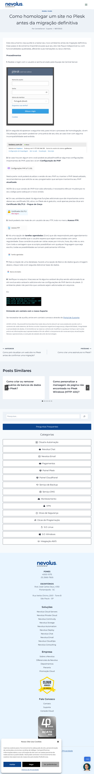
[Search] (84, 416)
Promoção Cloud (47, 671)
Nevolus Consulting (47, 645)
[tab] (42, 401)
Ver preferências (50, 764)
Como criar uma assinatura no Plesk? (74, 351)
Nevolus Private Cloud (47, 615)
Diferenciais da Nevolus (47, 660)
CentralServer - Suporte (43, 29)
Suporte (47, 707)
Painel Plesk (47, 11)
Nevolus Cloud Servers (47, 612)
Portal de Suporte (71, 317)
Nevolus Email (47, 637)
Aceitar (12, 764)
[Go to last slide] (6, 387)
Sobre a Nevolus (47, 656)
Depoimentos (47, 664)
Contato (47, 704)
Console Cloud (47, 711)
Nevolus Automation (47, 626)
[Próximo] (87, 387)
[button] (58, 742)
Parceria (47, 667)
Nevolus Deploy (47, 630)
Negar (31, 764)
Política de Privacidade (30, 770)
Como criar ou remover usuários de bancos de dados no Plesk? (23, 385)
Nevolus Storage (47, 623)
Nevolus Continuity (47, 619)
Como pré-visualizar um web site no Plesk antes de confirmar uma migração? (22, 352)
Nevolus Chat (47, 634)
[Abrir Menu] (86, 5)
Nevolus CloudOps (47, 641)
